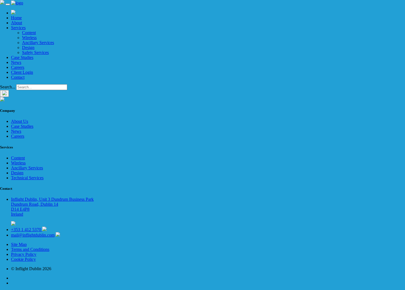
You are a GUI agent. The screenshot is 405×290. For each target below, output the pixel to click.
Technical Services (27, 177)
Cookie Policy (23, 259)
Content (29, 32)
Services (18, 27)
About (16, 22)
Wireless (29, 37)
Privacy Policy (23, 254)
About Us (19, 121)
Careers (17, 67)
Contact (18, 77)
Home (16, 17)
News (16, 62)
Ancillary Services (38, 42)
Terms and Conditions (30, 249)
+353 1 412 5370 (26, 229)
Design (28, 47)
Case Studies (22, 57)
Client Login (22, 72)
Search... (7, 87)
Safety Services (35, 52)
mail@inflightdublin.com (33, 235)
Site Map (19, 244)
